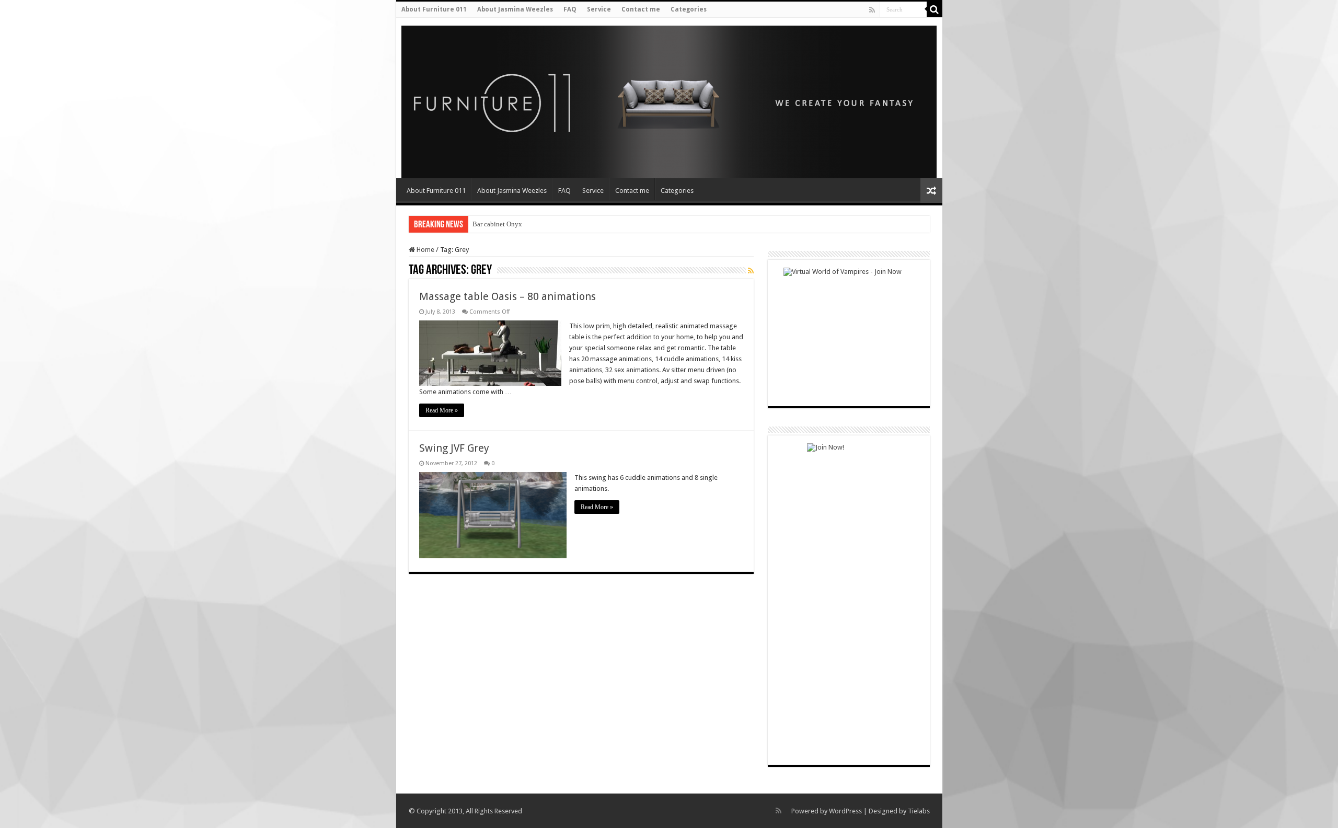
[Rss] (872, 10)
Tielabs (919, 811)
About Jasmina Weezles (515, 9)
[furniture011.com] (471, 98)
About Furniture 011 (434, 9)
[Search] (934, 9)
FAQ (569, 9)
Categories (689, 9)
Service (599, 9)
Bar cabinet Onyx (497, 224)
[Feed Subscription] (751, 271)
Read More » (441, 410)
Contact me (640, 9)
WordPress (845, 811)
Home (424, 250)
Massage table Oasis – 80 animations (507, 296)
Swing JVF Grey (454, 448)
